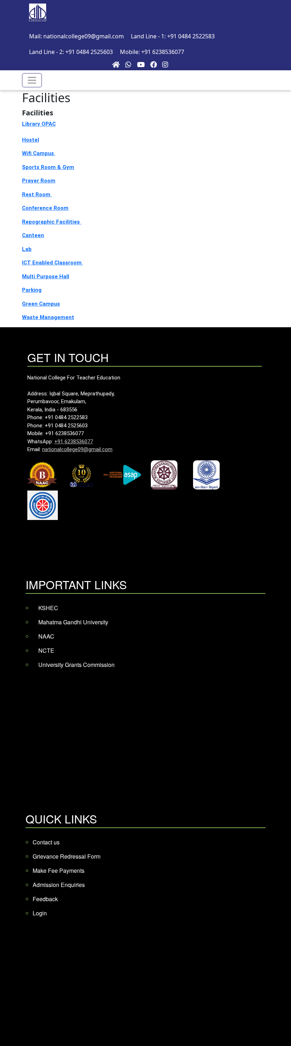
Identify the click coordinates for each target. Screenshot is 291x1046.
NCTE (46, 650)
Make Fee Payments (58, 870)
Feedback (45, 899)
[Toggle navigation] (32, 80)
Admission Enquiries (59, 885)
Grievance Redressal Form (66, 856)
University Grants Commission (76, 665)
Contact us (46, 842)
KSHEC (48, 608)
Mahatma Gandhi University (73, 622)
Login (40, 913)
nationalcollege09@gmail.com (77, 449)
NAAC (46, 636)
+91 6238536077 (73, 441)
